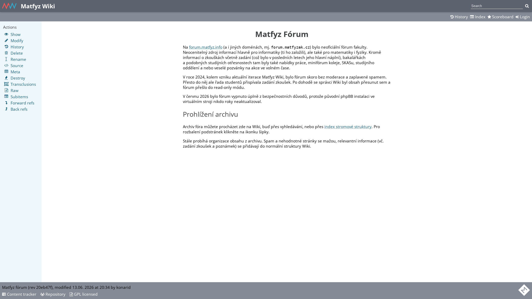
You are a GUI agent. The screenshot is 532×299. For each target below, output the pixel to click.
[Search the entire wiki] (527, 6)
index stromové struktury (348, 126)
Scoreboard (502, 16)
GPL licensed (85, 294)
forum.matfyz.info (205, 47)
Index (479, 16)
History (461, 16)
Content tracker (21, 294)
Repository (54, 294)
